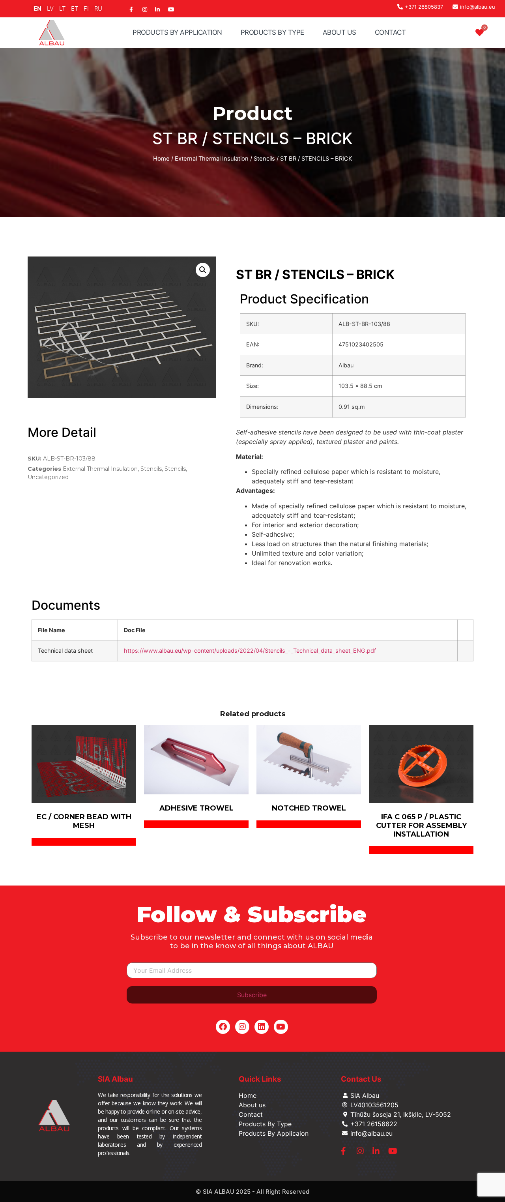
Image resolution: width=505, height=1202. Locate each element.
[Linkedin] (261, 1027)
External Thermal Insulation (212, 158)
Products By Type (272, 32)
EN (37, 8)
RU (98, 8)
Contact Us (361, 1079)
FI (86, 8)
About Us (339, 32)
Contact (390, 32)
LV (50, 8)
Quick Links (260, 1079)
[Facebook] (223, 1027)
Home (161, 158)
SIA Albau (115, 1079)
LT (62, 8)
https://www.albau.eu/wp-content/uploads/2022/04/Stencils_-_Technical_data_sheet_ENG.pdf (250, 650)
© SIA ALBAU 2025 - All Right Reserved (252, 1191)
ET (74, 8)
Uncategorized (48, 477)
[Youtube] (281, 1027)
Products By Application (177, 32)
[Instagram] (242, 1027)
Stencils (264, 158)
